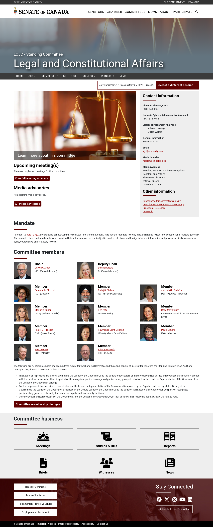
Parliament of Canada (28, 2)
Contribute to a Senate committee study (163, 204)
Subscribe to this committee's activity (162, 201)
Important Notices (46, 523)
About (32, 76)
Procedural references (154, 208)
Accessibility (88, 523)
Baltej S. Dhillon (106, 290)
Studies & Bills (106, 446)
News (122, 76)
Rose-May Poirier (170, 310)
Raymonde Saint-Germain (111, 329)
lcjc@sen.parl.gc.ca (153, 151)
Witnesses (107, 76)
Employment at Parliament (35, 512)
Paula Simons (168, 329)
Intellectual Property (68, 523)
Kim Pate (102, 310)
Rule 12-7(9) (32, 234)
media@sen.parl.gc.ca (154, 161)
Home (19, 76)
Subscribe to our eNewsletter (174, 509)
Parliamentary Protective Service (35, 503)
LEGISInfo (148, 211)
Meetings (69, 76)
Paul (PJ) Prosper (44, 329)
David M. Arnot (42, 267)
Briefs (43, 472)
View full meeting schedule (31, 178)
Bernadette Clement (45, 290)
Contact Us (102, 523)
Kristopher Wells (106, 349)
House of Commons (35, 487)
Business (87, 76)
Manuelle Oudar (43, 310)
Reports (170, 446)
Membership (50, 76)
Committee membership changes (38, 404)
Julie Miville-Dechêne (171, 290)
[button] (96, 12)
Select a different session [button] (176, 85)
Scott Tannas (41, 349)
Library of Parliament (35, 495)
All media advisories (27, 203)
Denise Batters (105, 267)
